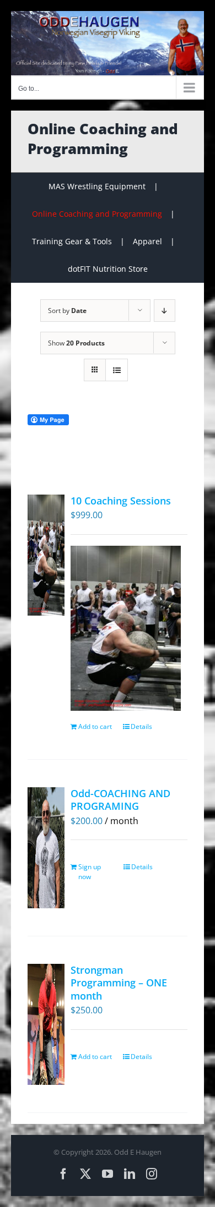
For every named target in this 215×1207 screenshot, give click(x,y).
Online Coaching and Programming (97, 214)
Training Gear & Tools (72, 241)
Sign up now (89, 871)
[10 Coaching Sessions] (46, 555)
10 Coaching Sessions (121, 500)
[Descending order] (164, 310)
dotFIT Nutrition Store (108, 269)
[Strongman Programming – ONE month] (46, 1024)
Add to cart (95, 726)
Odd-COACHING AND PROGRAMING (120, 800)
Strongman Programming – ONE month (119, 982)
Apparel (147, 241)
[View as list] (116, 370)
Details (141, 726)
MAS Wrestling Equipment (97, 186)
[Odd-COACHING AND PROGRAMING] (46, 847)
